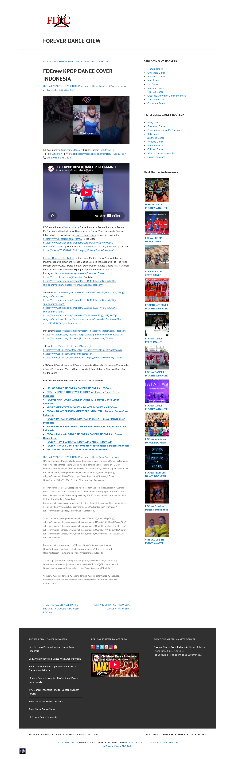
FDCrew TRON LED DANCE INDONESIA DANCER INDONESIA (79, 441)
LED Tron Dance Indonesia (43, 717)
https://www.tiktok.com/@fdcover (103, 349)
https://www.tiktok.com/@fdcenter (62, 277)
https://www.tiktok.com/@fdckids (104, 357)
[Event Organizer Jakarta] (102, 647)
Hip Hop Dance (155, 91)
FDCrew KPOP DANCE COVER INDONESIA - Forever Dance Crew (81, 61)
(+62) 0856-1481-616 (59, 157)
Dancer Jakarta (71, 227)
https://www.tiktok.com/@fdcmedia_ (63, 357)
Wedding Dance (155, 141)
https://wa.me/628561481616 (60, 250)
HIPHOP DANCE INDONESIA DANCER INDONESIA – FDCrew (79, 388)
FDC (45, 61)
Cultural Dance (155, 149)
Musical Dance (155, 145)
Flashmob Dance (156, 126)
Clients (180, 734)
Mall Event (153, 80)
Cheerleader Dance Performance (164, 130)
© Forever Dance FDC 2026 (118, 746)
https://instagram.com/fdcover (60, 334)
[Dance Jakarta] (93, 647)
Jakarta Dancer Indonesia (160, 153)
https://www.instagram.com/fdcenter (75, 273)
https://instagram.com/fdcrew (71, 330)
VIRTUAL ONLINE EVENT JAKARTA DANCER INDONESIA (77, 449)
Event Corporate (156, 156)
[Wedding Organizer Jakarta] (106, 647)
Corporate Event (156, 103)
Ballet (70, 257)
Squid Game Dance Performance (46, 701)
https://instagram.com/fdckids (96, 338)
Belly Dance (153, 122)
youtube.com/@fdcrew (69, 149)
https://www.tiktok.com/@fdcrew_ (98, 246)
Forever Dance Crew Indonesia (170, 647)
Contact (200, 734)
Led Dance (153, 84)
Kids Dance (153, 133)
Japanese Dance (155, 88)
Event (50, 61)
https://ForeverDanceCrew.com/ (96, 250)
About (157, 734)
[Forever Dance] (97, 647)
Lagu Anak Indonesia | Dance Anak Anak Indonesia (55, 658)
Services (168, 734)
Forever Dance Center (55, 257)
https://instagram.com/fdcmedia (60, 338)
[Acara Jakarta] (115, 647)
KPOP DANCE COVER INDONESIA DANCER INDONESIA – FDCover (82, 407)
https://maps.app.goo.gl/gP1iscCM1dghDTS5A (101, 153)
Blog (190, 734)
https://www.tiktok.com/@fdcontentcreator (67, 353)
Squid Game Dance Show (42, 709)
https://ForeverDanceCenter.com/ (85, 284)
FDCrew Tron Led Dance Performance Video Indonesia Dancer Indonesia (88, 445)
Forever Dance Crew (72, 41)
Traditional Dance (156, 99)
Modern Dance (155, 68)
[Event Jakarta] (111, 647)
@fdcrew (106, 149)
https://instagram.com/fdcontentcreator (101, 334)
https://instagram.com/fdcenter (107, 330)
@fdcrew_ (57, 153)
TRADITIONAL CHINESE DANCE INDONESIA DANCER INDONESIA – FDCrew (62, 608)
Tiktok (101, 273)
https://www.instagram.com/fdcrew (62, 238)
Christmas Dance (156, 72)
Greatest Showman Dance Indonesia (166, 95)
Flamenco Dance (156, 76)
